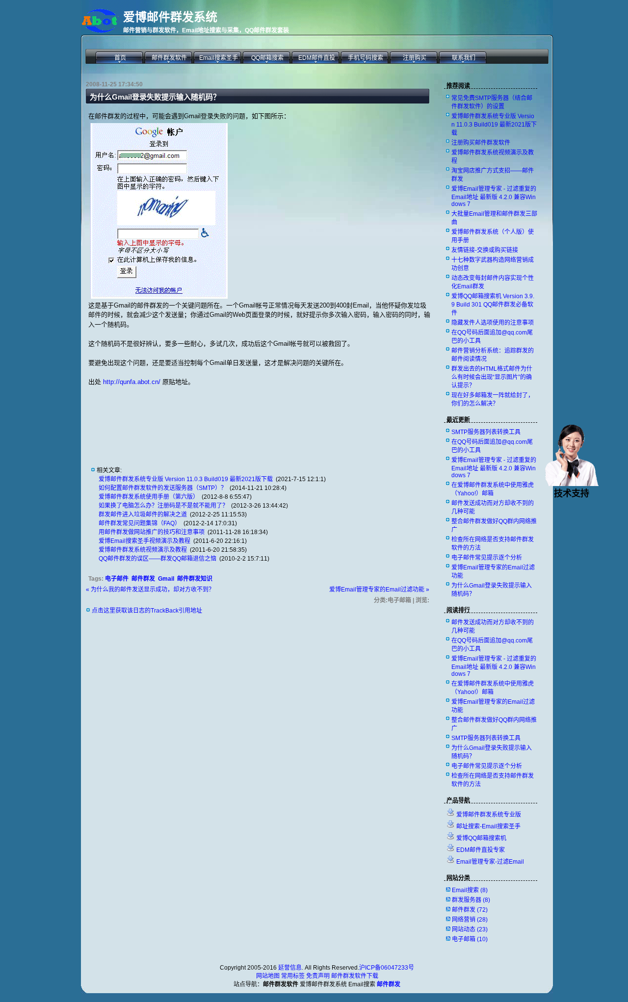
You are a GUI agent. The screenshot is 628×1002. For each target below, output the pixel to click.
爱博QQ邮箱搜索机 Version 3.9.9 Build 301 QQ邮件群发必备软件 (492, 304)
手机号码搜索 (365, 57)
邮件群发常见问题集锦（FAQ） (140, 523)
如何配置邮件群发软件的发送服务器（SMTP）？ (163, 488)
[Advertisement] (203, 418)
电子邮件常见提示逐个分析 (486, 557)
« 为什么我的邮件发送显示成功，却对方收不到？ (150, 589)
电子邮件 (117, 578)
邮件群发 (143, 578)
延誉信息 (290, 967)
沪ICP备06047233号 (386, 967)
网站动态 (470, 929)
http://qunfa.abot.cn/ (131, 381)
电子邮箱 (470, 939)
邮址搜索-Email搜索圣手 (488, 826)
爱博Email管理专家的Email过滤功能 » (379, 589)
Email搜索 (470, 890)
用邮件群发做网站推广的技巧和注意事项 (152, 532)
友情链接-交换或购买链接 (484, 250)
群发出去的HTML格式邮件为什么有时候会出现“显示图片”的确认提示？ (491, 377)
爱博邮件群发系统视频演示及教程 (143, 549)
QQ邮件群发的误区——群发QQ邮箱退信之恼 (157, 558)
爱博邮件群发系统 (170, 17)
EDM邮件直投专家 (480, 850)
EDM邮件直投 (316, 57)
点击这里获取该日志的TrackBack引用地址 (147, 610)
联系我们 (463, 57)
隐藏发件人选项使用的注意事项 (492, 322)
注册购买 (414, 57)
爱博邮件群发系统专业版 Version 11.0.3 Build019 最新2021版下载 (186, 479)
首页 (120, 57)
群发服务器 (471, 900)
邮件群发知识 (194, 578)
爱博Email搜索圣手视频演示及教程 (144, 541)
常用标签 (293, 976)
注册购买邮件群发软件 (480, 142)
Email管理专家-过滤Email (490, 861)
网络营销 (470, 919)
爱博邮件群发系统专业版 (488, 814)
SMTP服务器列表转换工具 (486, 432)
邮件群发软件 (169, 57)
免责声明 (318, 976)
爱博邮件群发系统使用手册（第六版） (149, 496)
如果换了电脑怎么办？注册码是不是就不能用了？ (163, 505)
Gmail (166, 578)
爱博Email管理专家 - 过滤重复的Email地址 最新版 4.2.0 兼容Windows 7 (493, 196)
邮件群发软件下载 (354, 976)
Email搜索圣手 (218, 57)
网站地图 (268, 976)
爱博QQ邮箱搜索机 (481, 838)
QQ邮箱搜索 (267, 57)
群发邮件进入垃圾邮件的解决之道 (143, 514)
